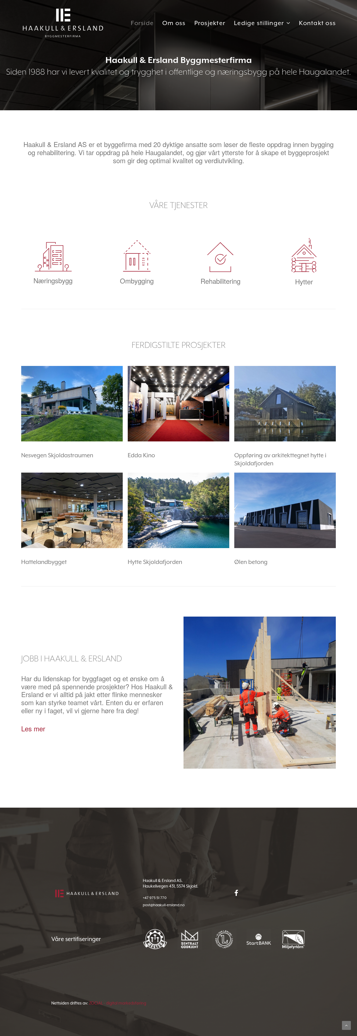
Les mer (33, 728)
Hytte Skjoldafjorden (155, 562)
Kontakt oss (317, 22)
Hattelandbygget (44, 562)
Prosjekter (210, 22)
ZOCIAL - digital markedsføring (117, 1003)
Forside (142, 22)
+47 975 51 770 (155, 898)
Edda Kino (141, 455)
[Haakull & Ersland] (62, 23)
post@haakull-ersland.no (164, 905)
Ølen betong (250, 562)
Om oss (174, 22)
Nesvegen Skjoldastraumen (57, 455)
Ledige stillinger (259, 22)
